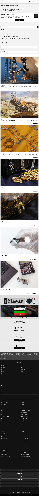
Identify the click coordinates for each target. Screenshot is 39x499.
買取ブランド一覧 (3, 367)
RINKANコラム (22, 402)
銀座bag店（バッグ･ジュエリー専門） (6, 431)
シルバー (22, 375)
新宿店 (2, 418)
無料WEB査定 (3, 440)
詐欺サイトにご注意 (26, 489)
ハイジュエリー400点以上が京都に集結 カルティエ (9, 34)
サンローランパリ (3, 379)
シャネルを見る (35, 191)
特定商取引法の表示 (9, 489)
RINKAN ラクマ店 (3, 460)
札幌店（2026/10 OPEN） (24, 418)
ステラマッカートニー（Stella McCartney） (30, 355)
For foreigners (22, 404)
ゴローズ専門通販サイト (24, 452)
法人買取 (22, 392)
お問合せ (31, 489)
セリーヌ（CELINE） (25, 353)
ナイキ (2, 375)
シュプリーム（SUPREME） (19, 354)
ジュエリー (22, 371)
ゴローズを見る (35, 123)
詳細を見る (19, 20)
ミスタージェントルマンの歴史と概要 (9, 14)
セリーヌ (2, 371)
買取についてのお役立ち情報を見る (32, 293)
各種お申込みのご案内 (4, 438)
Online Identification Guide (24, 442)
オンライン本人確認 (23, 440)
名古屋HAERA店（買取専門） (24, 422)
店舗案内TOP (3, 410)
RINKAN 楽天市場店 (4, 454)
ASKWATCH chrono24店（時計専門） (26, 460)
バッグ (21, 373)
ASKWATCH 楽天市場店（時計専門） (25, 456)
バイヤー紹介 (22, 400)
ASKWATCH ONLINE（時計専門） (25, 454)
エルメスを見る (35, 157)
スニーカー (22, 377)
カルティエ (2, 369)
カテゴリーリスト (4, 42)
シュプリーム (3, 373)
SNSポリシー (21, 489)
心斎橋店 (22, 424)
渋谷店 (2, 412)
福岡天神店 (22, 431)
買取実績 (2, 400)
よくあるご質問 (3, 404)
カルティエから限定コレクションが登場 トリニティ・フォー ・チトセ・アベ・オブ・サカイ (15, 38)
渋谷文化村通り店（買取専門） (5, 416)
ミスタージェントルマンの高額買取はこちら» (7, 10)
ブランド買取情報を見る (34, 259)
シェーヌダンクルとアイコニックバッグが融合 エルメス (10, 36)
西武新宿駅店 (3, 420)
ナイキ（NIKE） (18, 355)
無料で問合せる (19, 339)
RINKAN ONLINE (3, 452)
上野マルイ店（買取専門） (24, 414)
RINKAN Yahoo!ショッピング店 (5, 456)
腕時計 (21, 379)
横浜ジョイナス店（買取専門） (25, 416)
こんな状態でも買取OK (4, 402)
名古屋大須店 (22, 420)
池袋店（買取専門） (4, 433)
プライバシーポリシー (16, 489)
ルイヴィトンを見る (35, 225)
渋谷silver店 (2, 414)
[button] (38, 1)
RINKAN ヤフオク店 (4, 458)
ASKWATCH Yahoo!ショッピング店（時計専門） (27, 458)
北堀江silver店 (22, 429)
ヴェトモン (2, 377)
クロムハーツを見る (35, 89)
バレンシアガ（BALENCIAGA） (27, 354)
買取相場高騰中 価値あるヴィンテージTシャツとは (9, 32)
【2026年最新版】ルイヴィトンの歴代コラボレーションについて (11, 31)
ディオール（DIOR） (31, 353)
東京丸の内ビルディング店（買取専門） (26, 410)
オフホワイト (22, 367)
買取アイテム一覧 (23, 369)
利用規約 (5, 489)
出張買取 (2, 392)
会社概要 (2, 489)
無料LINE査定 (3, 442)
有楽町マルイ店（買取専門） (24, 412)
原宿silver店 (2, 424)
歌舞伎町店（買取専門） (4, 422)
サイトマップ (35, 489)
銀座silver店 (2, 429)
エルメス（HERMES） (13, 353)
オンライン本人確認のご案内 (24, 438)
